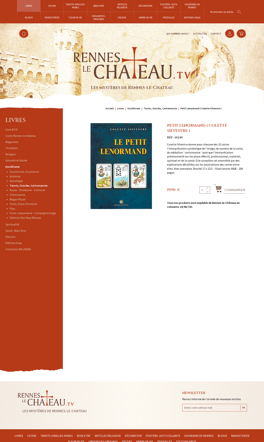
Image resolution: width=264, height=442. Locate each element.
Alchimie (15, 176)
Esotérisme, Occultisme (24, 171)
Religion (10, 154)
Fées (12, 208)
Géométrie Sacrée (16, 160)
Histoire (10, 237)
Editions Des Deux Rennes (25, 217)
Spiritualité (12, 224)
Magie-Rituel (18, 199)
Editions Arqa (13, 243)
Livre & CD (11, 129)
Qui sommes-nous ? (177, 33)
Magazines (11, 142)
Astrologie (16, 181)
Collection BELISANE (18, 249)
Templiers (11, 148)
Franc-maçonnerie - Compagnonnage (33, 213)
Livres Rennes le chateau (20, 136)
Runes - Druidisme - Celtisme (27, 190)
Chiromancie (17, 194)
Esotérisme (12, 166)
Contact (215, 33)
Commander (234, 190)
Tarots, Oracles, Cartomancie (28, 185)
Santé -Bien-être (15, 230)
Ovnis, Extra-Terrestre (23, 204)
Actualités (200, 33)
